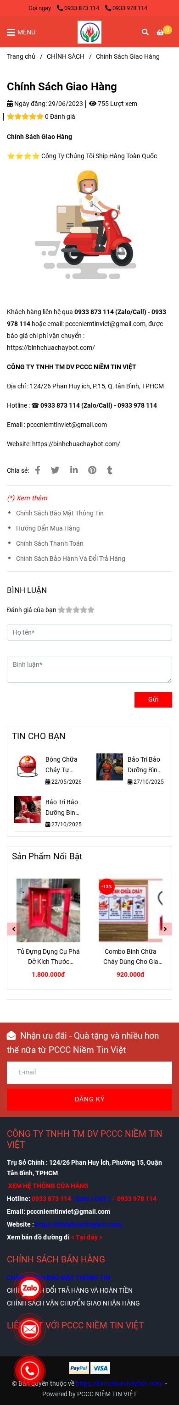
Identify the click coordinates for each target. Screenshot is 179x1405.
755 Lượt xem (116, 104)
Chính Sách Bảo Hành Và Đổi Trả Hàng (70, 559)
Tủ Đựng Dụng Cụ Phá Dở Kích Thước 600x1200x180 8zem (48, 957)
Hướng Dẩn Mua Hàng (48, 528)
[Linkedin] (74, 470)
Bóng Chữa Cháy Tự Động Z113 (61, 765)
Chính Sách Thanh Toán (50, 544)
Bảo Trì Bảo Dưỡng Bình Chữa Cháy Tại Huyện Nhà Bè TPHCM (62, 808)
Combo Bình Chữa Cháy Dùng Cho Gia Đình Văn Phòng (130, 957)
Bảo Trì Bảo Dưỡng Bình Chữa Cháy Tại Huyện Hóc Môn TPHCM (144, 765)
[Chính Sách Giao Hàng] (90, 32)
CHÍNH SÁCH (65, 57)
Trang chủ (21, 57)
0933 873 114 (82, 8)
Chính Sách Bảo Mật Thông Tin (60, 513)
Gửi (153, 699)
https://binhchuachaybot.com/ (51, 348)
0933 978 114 (129, 8)
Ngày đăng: (30, 104)
